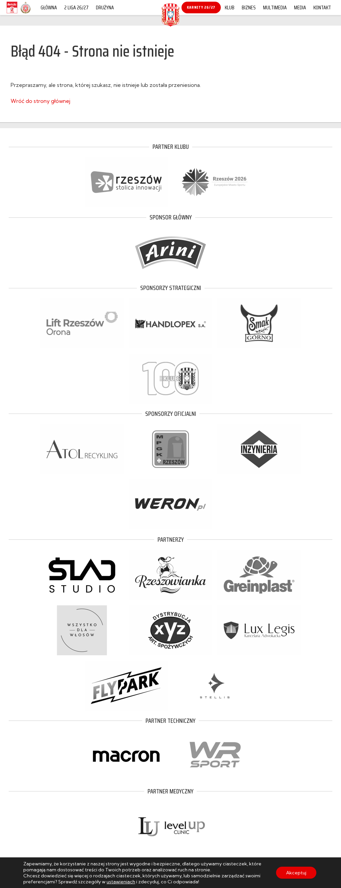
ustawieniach (121, 882)
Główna (49, 7)
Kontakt (322, 7)
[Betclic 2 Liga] (12, 13)
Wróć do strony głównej (40, 101)
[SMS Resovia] (26, 13)
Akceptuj (296, 873)
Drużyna (105, 7)
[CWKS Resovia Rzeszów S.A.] (170, 24)
